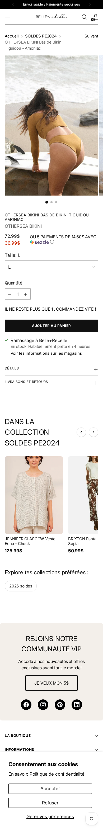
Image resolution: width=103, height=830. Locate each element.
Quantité (13, 283)
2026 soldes (20, 586)
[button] (64, 239)
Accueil (12, 36)
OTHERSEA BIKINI (23, 226)
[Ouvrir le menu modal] (7, 17)
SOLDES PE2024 (41, 36)
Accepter (50, 788)
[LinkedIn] (77, 704)
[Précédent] (13, 4)
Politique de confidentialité (57, 774)
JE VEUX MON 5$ (51, 683)
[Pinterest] (60, 704)
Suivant (91, 36)
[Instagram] (43, 704)
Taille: (12, 255)
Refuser (50, 802)
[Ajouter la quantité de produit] (25, 294)
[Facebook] (26, 704)
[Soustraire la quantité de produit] (10, 294)
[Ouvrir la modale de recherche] (84, 17)
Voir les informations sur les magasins (46, 353)
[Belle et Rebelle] (51, 17)
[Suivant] (90, 4)
